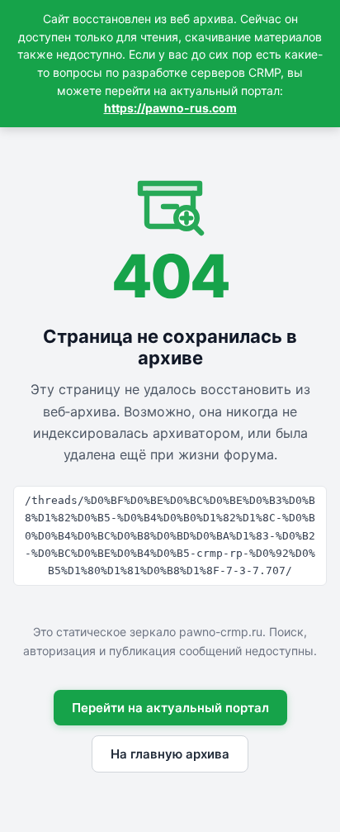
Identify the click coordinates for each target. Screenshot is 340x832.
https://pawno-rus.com (170, 108)
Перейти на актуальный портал (170, 708)
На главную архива (170, 754)
